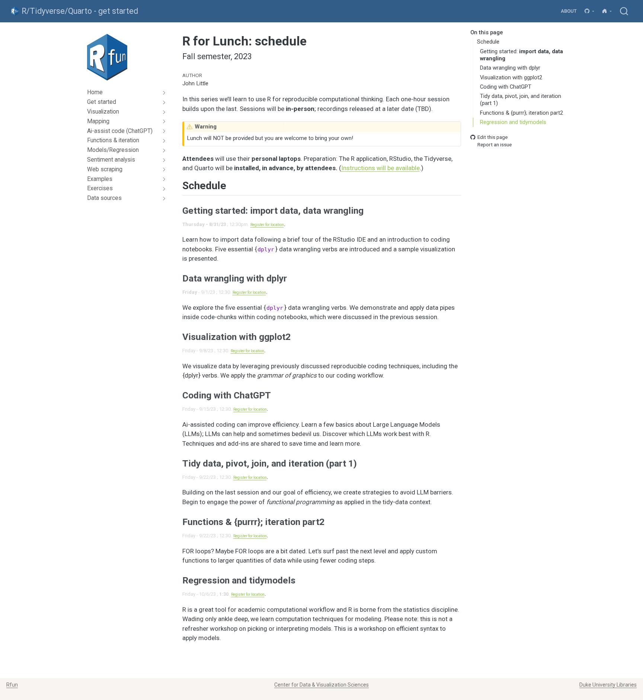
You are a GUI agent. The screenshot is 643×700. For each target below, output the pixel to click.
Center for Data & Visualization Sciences (321, 685)
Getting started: (521, 55)
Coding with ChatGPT (505, 86)
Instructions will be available (380, 168)
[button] (589, 11)
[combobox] (624, 11)
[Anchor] (233, 184)
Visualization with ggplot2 (511, 77)
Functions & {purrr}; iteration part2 (521, 112)
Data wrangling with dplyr (510, 67)
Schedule (488, 42)
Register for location (267, 225)
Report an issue (494, 145)
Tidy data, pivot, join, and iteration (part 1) (520, 100)
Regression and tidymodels (513, 122)
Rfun (12, 685)
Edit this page (492, 137)
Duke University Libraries (608, 685)
